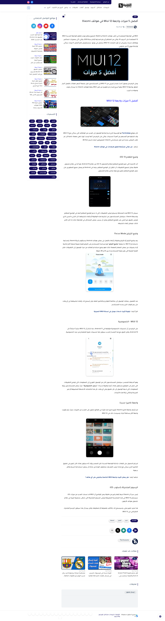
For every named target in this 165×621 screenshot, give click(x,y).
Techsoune (130, 27)
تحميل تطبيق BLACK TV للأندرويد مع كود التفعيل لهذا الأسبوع (35, 72)
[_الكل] (52, 613)
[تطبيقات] (71, 613)
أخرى (48, 7)
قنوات (53, 155)
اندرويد (32, 125)
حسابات (41, 138)
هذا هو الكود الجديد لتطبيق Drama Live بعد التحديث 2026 (36, 37)
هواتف (34, 168)
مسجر (34, 160)
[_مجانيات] (60, 617)
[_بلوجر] (33, 613)
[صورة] (50, 36)
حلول (32, 138)
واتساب (53, 172)
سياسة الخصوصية (95, 2)
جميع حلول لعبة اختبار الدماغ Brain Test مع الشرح (36, 83)
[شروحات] (90, 613)
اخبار (135, 16)
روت (47, 142)
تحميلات (52, 134)
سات (40, 142)
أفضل (119, 520)
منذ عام (38, 33)
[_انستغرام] (56, 613)
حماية (53, 142)
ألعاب (81, 7)
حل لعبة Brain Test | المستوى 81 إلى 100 (35, 94)
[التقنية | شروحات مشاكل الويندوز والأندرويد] (125, 5)
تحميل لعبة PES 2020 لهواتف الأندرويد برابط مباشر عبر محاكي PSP (36, 105)
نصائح (44, 168)
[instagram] (28, 2)
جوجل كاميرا (51, 138)
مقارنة (34, 164)
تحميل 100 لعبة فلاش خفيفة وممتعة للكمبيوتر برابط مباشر (36, 49)
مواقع (53, 168)
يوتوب (53, 177)
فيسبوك (44, 151)
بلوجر (44, 129)
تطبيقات (75, 7)
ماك (39, 155)
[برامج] (48, 613)
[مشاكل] (86, 613)
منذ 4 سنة (38, 101)
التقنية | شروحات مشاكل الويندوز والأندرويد (109, 615)
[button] (129, 530)
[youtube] (46, 26)
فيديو (53, 151)
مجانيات (52, 160)
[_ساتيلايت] (29, 613)
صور (45, 147)
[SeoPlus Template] (137, 615)
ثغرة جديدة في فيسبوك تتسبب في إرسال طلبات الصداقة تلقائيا (100, 574)
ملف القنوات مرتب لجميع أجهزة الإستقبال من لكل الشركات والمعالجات (36, 60)
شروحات (106, 7)
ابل (47, 121)
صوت (53, 147)
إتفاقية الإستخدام (83, 2)
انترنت (40, 125)
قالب (34, 151)
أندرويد (93, 7)
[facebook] (32, 2)
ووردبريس (43, 172)
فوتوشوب (35, 147)
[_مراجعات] (37, 613)
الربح (53, 125)
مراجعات (43, 160)
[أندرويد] (83, 613)
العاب (47, 125)
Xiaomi (112, 520)
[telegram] (33, 26)
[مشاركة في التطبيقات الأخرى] (112, 530)
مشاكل (99, 7)
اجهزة (39, 121)
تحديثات (35, 129)
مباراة (32, 155)
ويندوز (87, 7)
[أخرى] (41, 613)
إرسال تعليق (130, 592)
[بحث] (28, 7)
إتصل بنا (73, 2)
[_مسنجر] (60, 613)
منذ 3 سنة (38, 56)
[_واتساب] (63, 613)
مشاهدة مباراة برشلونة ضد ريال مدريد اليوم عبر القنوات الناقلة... (73, 574)
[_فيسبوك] (67, 613)
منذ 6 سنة (38, 44)
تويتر (33, 134)
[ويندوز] (79, 613)
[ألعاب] (75, 613)
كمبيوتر (46, 155)
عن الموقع (106, 2)
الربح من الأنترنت (57, 7)
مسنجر (53, 164)
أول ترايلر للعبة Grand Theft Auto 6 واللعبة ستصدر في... (128, 574)
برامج (66, 7)
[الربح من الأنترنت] (44, 613)
